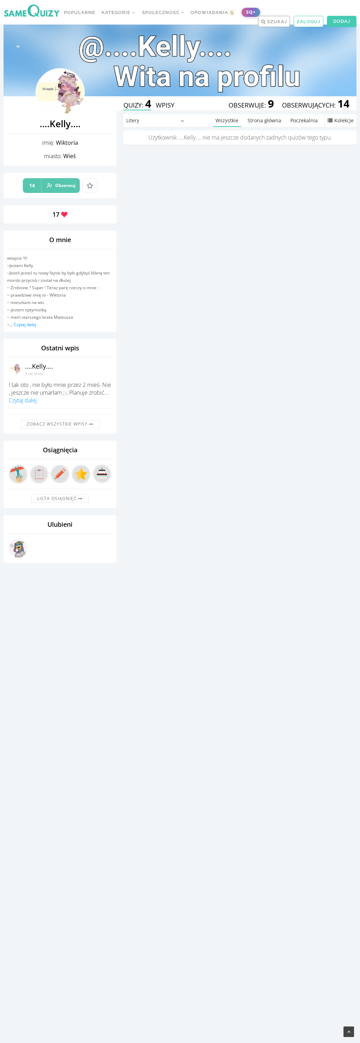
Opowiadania (212, 12)
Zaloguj (308, 21)
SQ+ (251, 12)
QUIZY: (137, 105)
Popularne (79, 12)
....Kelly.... (39, 366)
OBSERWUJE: (251, 105)
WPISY (165, 105)
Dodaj (341, 21)
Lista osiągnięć (57, 498)
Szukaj (276, 21)
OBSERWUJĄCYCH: (315, 105)
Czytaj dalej (25, 325)
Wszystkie (227, 120)
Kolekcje (344, 120)
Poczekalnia (304, 120)
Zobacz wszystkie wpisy (58, 424)
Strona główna (264, 120)
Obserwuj (52, 185)
